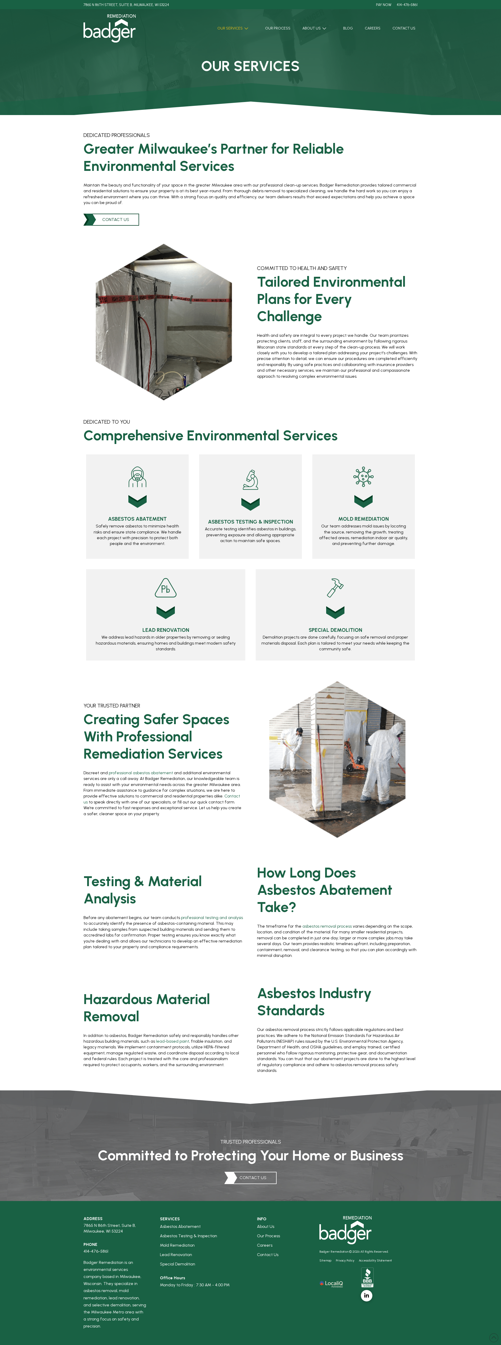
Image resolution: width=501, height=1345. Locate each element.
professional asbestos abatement (141, 772)
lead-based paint (172, 1041)
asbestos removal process (327, 926)
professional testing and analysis (212, 917)
